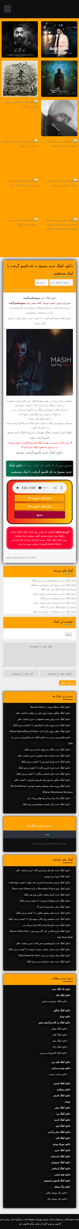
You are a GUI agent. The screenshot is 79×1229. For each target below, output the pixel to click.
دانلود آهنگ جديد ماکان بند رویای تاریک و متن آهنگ (47, 749)
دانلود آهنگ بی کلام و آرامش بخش (54, 1022)
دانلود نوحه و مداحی (60, 1068)
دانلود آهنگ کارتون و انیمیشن (57, 1180)
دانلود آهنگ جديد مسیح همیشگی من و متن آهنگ (54, 580)
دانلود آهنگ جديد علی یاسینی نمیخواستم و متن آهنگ (46, 804)
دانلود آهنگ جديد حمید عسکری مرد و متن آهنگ (48, 961)
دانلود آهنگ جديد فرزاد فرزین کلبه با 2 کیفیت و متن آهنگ (44, 768)
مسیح (40, 514)
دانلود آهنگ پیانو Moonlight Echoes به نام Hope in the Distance (41, 888)
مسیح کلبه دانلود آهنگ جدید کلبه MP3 (58, 589)
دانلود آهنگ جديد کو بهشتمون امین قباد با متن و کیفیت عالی (43, 943)
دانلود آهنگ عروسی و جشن (54, 1001)
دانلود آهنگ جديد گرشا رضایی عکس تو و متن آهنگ (47, 894)
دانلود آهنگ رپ (63, 1113)
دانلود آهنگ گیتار (59, 1034)
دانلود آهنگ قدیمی (61, 1083)
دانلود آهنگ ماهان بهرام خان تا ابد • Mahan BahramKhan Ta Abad (40, 731)
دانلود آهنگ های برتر (60, 1062)
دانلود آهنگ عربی (62, 1150)
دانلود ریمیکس (63, 1089)
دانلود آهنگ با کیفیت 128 (40, 498)
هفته (47, 834)
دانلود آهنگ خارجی (61, 1095)
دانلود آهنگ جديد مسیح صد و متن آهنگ (58, 598)
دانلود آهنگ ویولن (59, 1028)
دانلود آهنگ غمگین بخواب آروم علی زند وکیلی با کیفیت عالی (42, 713)
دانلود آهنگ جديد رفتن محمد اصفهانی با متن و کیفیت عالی (43, 719)
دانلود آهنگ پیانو (60, 1041)
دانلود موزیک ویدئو (61, 1144)
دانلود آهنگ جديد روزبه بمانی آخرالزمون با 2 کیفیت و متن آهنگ (41, 725)
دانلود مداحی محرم (58, 1074)
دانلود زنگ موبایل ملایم (56, 1193)
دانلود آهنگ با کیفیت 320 (40, 506)
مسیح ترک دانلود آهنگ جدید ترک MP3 (58, 607)
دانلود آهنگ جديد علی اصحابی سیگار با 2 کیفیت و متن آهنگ (43, 774)
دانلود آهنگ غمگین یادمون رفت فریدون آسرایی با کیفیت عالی (42, 780)
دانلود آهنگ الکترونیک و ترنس (53, 1053)
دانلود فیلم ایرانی (62, 1174)
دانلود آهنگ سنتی (62, 1107)
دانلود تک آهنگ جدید (59, 282)
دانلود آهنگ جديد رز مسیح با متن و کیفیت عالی (54, 594)
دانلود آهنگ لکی (63, 1138)
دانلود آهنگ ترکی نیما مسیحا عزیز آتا (53, 907)
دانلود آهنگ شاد (63, 995)
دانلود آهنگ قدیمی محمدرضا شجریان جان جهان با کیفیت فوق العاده (39, 882)
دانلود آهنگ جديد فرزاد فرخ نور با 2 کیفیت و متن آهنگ (45, 761)
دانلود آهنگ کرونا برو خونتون (57, 876)
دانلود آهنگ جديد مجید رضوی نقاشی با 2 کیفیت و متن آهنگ (43, 913)
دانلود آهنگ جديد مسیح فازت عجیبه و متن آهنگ (54, 611)
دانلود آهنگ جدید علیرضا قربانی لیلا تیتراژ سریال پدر (46, 925)
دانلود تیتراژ (65, 1016)
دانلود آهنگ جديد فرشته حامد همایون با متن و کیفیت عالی (43, 755)
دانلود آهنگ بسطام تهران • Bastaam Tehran (50, 707)
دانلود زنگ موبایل (62, 1186)
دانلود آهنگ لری (63, 1126)
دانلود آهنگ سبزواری (60, 1162)
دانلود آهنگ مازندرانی (60, 1156)
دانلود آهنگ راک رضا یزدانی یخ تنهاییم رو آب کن (48, 798)
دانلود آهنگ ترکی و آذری (59, 1132)
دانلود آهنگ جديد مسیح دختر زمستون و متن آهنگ (53, 585)
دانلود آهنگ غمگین (61, 1010)
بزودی (67, 1101)
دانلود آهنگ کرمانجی (60, 1168)
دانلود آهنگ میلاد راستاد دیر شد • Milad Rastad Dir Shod (44, 955)
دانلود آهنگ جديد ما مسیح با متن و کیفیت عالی (54, 603)
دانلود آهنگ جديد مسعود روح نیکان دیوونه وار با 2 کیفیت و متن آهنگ (39, 919)
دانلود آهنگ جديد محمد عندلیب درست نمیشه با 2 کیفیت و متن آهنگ (39, 949)
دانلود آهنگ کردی (62, 1120)
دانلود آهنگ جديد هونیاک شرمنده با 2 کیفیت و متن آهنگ (44, 900)
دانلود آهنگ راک (60, 1047)
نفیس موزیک (63, 465)
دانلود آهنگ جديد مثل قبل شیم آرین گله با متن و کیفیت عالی (43, 870)
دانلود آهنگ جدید (48, 298)
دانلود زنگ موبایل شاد (57, 1199)
